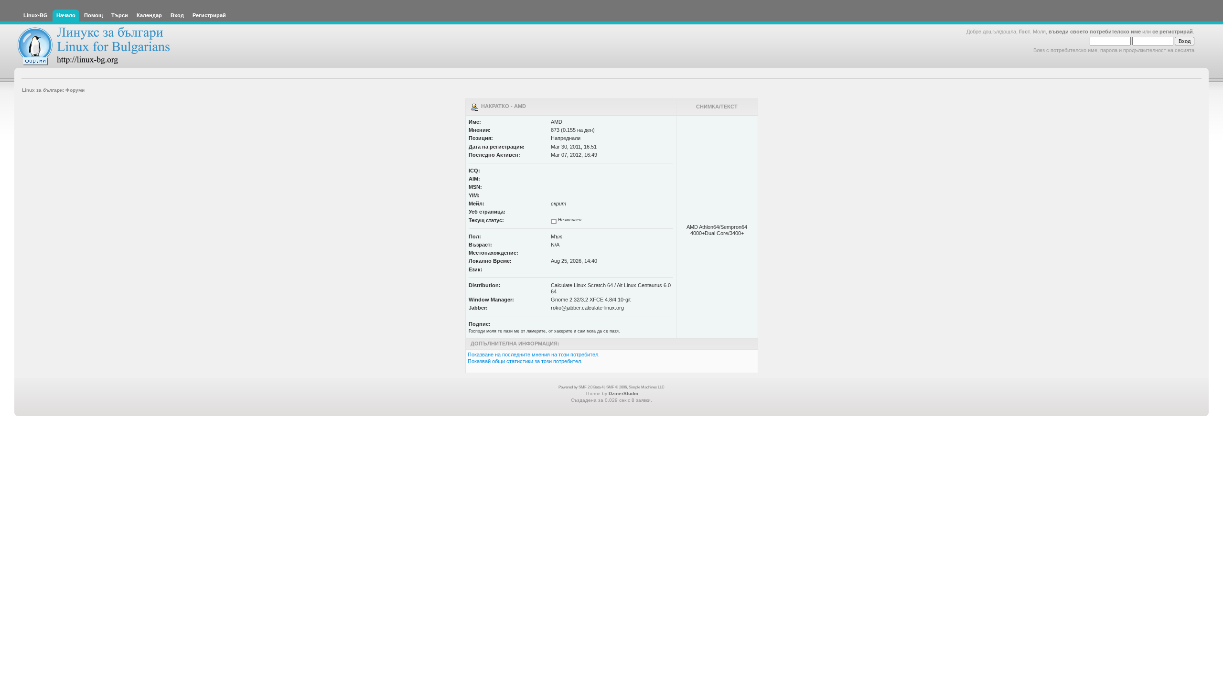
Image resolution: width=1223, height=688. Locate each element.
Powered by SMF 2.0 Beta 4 (580, 387)
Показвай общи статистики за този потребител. (525, 361)
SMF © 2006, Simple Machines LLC (635, 387)
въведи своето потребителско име (1095, 31)
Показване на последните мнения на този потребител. (534, 354)
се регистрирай (1172, 31)
